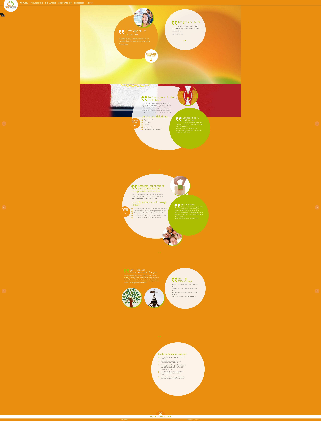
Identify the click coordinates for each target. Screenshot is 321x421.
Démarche (50, 3)
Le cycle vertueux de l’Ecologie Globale (149, 203)
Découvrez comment (151, 55)
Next (317, 123)
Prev (4, 123)
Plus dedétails (135, 121)
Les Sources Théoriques (155, 116)
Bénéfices (79, 3)
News (89, 3)
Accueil (24, 3)
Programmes (65, 3)
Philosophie (37, 3)
